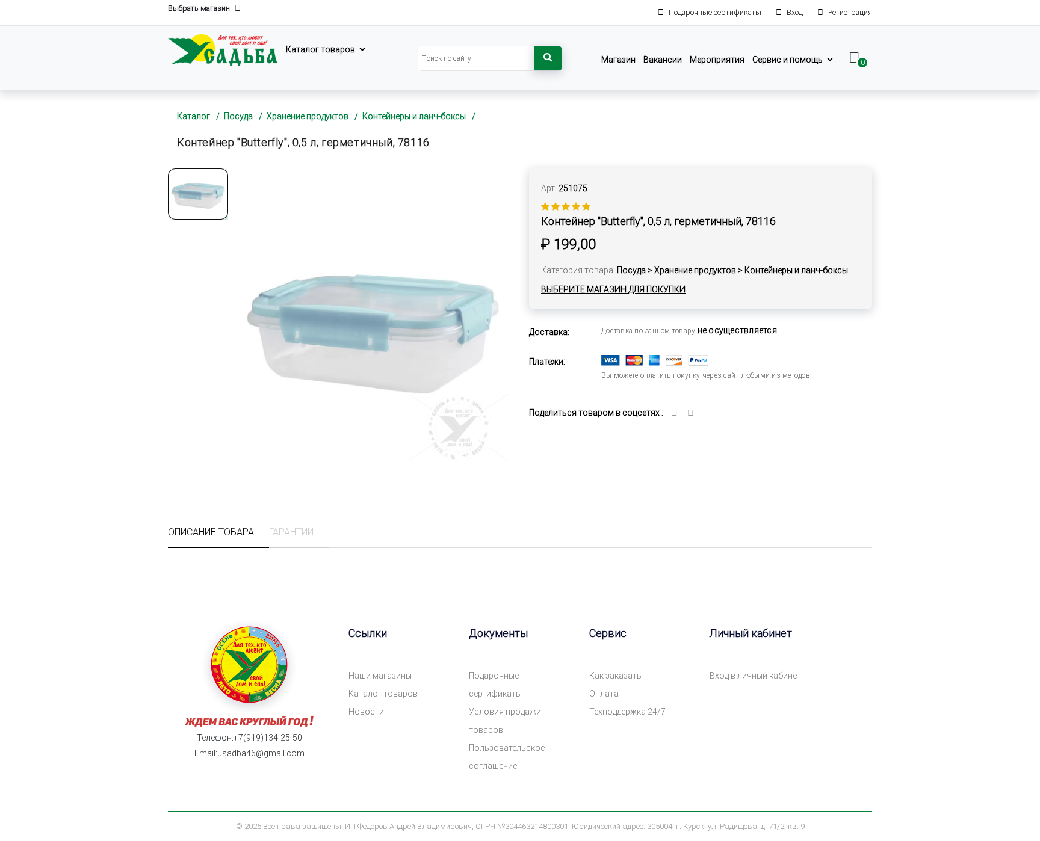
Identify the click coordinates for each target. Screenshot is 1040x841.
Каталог (193, 116)
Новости (366, 711)
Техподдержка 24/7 (627, 711)
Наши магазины (380, 675)
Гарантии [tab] (291, 532)
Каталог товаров (320, 49)
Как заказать (615, 675)
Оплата (604, 693)
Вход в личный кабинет (755, 675)
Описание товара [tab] (211, 532)
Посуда (238, 116)
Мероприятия (717, 59)
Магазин (618, 59)
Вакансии (662, 59)
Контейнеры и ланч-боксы (414, 116)
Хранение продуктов (307, 116)
